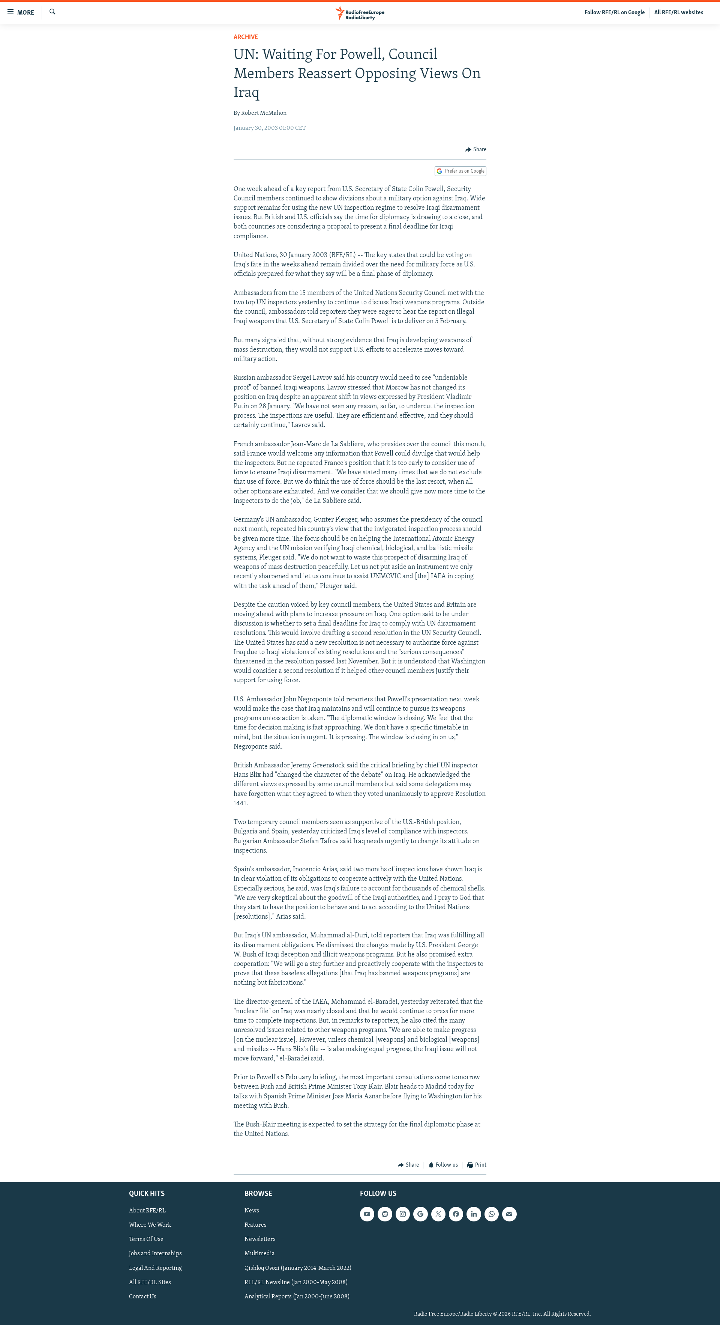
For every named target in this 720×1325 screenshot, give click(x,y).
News (251, 1211)
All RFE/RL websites (679, 13)
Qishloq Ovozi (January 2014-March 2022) (298, 1268)
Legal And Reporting (155, 1268)
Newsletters (260, 1240)
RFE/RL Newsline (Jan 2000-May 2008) (296, 1283)
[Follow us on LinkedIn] (473, 1214)
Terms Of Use (146, 1240)
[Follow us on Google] (420, 1214)
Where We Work (150, 1226)
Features (255, 1226)
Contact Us (142, 1297)
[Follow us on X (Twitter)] (438, 1214)
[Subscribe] (509, 1214)
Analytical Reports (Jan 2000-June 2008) (297, 1297)
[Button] (475, 150)
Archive (246, 37)
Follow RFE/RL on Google (615, 13)
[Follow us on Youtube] (367, 1214)
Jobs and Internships (155, 1254)
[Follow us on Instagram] (403, 1214)
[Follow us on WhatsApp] (491, 1214)
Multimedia (259, 1254)
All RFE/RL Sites (150, 1283)
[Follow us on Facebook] (456, 1214)
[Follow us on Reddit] (385, 1214)
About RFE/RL (147, 1211)
